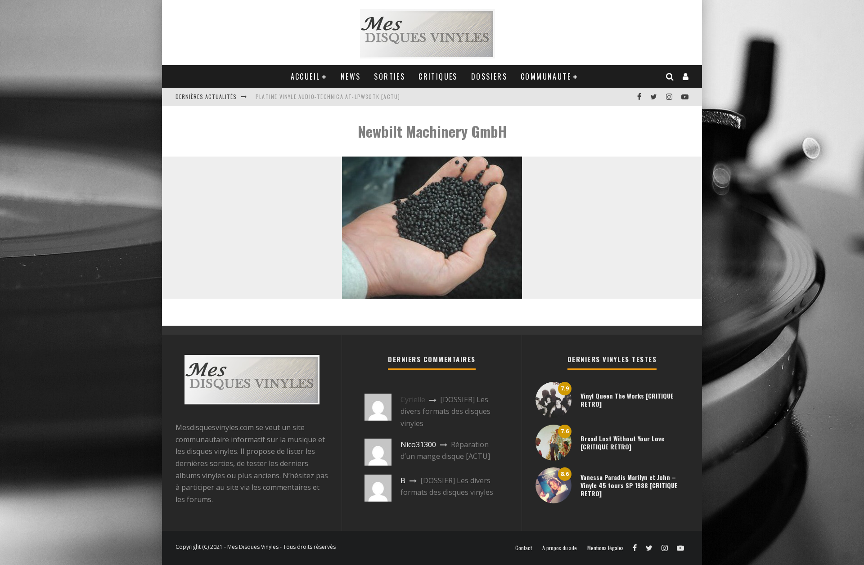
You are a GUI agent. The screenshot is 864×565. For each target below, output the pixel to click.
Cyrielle (412, 399)
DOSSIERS (489, 76)
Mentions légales (605, 548)
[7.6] (554, 458)
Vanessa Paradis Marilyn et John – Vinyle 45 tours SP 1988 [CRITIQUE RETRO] (629, 485)
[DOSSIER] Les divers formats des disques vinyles (445, 411)
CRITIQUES (438, 76)
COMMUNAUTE (546, 76)
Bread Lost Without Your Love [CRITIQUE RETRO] (622, 442)
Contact (523, 548)
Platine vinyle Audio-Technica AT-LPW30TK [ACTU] (328, 96)
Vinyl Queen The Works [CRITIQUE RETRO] (627, 399)
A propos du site (559, 548)
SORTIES (389, 76)
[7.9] (554, 415)
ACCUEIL (305, 76)
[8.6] (554, 501)
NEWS (351, 76)
